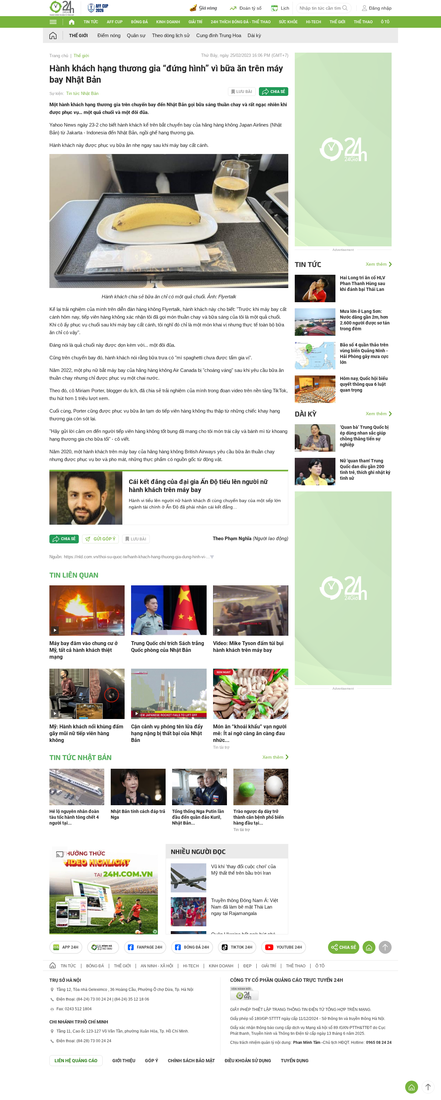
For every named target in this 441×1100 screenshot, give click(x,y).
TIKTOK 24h (241, 947)
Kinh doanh (168, 22)
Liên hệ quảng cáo (76, 1060)
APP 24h (70, 947)
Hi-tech (313, 22)
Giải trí (195, 22)
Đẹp (247, 966)
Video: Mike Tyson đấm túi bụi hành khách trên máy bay (248, 646)
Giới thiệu (123, 1060)
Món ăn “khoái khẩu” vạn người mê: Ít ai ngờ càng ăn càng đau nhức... (249, 733)
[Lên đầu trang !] (428, 1087)
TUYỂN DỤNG (295, 1060)
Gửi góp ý (105, 538)
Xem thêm (272, 757)
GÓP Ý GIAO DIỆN (19, 1082)
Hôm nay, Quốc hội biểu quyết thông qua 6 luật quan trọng (364, 384)
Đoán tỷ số (251, 8)
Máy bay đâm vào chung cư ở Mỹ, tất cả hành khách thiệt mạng (83, 650)
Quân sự (136, 35)
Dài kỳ (254, 35)
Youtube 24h (289, 947)
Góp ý (151, 1060)
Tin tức (91, 22)
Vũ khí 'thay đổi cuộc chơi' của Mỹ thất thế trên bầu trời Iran (243, 870)
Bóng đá (139, 22)
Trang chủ (58, 55)
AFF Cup (115, 22)
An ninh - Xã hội (157, 966)
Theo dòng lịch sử (171, 35)
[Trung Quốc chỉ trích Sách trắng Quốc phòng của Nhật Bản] (168, 610)
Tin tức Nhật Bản (82, 93)
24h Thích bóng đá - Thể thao (241, 22)
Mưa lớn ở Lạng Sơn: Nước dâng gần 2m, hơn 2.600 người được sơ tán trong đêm (365, 320)
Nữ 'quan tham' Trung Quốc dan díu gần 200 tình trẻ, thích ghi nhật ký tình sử (365, 469)
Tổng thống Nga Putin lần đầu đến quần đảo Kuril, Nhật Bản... (198, 817)
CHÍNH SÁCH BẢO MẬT (191, 1060)
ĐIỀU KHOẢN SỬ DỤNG (248, 1060)
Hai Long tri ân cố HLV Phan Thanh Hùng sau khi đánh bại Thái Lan (362, 283)
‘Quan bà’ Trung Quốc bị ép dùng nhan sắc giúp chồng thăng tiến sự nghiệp (364, 436)
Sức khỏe (288, 22)
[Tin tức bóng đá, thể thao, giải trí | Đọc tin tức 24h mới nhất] (61, 7)
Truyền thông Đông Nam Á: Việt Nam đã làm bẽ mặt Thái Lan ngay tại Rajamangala (244, 907)
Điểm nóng (108, 35)
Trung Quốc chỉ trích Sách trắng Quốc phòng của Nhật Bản (167, 646)
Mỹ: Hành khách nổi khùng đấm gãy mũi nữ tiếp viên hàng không (86, 733)
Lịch (285, 8)
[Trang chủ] (59, 35)
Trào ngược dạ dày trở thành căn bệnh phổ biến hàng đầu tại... (258, 817)
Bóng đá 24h (196, 947)
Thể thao (363, 22)
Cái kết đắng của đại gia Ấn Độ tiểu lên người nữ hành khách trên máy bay (198, 486)
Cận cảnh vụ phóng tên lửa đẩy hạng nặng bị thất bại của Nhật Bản (167, 733)
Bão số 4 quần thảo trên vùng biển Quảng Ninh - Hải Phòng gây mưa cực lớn (364, 353)
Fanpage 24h (149, 947)
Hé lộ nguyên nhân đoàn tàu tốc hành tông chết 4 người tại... (74, 817)
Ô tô (385, 22)
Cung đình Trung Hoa (218, 35)
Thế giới (337, 22)
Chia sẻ (278, 91)
